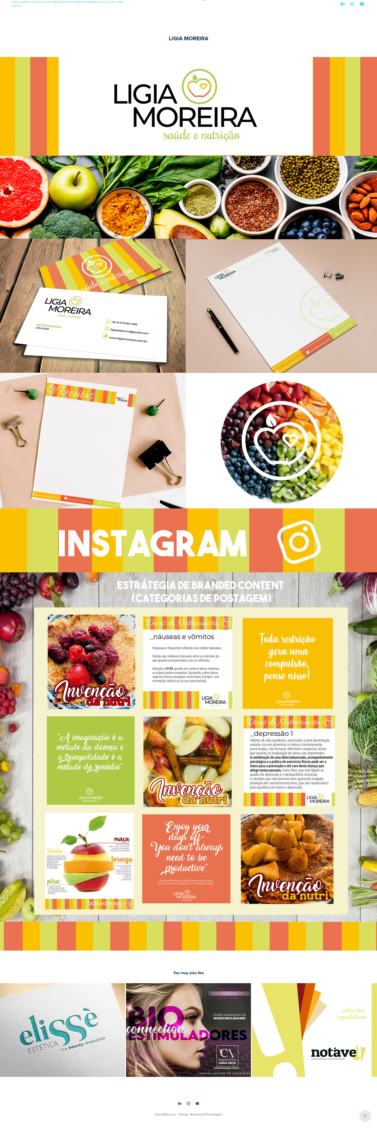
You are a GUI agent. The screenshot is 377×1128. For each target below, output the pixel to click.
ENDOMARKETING (92, 2)
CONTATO (16, 5)
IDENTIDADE (74, 2)
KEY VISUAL (108, 2)
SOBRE (119, 2)
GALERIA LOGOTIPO (41, 2)
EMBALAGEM (60, 2)
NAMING (24, 2)
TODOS (15, 2)
